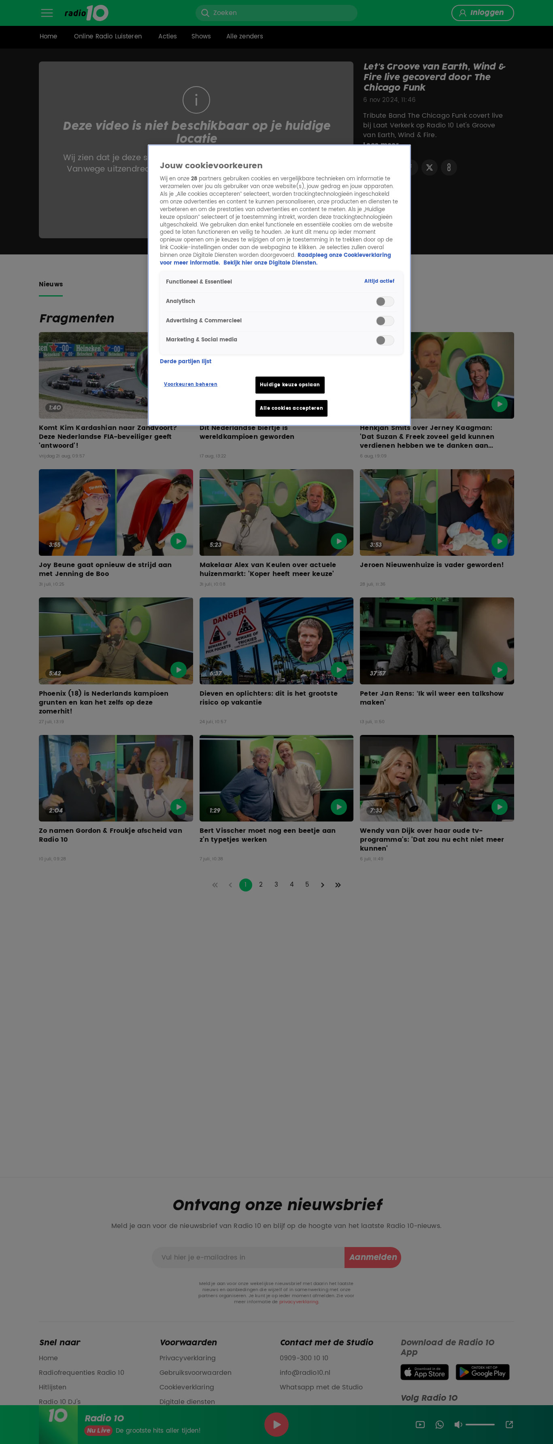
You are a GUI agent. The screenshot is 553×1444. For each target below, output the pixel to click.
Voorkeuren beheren (190, 384)
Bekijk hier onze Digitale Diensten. (270, 263)
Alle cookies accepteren (291, 408)
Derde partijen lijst (185, 362)
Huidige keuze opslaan (290, 385)
